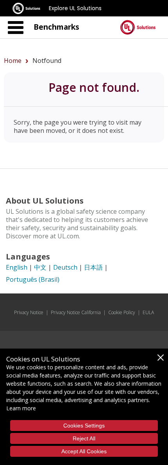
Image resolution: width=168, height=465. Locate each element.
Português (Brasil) (32, 279)
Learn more (21, 408)
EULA (148, 312)
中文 (40, 267)
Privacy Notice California (76, 312)
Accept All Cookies (84, 451)
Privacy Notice (28, 312)
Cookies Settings (84, 425)
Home (12, 60)
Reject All (84, 438)
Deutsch (65, 267)
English (16, 267)
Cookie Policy (121, 312)
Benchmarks (56, 26)
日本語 (93, 267)
